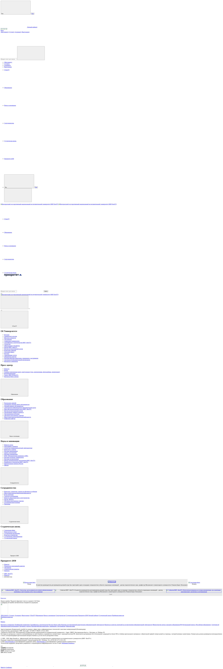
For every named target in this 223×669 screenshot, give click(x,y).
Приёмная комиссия (118, 615)
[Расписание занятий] (3, 29)
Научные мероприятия (11, 451)
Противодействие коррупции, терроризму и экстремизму (21, 358)
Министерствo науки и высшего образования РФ (167, 624)
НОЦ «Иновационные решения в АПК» (16, 456)
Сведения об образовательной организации (17, 360)
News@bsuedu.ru (10, 641)
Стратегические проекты (11, 569)
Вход (2, 30)
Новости (6, 369)
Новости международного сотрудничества (16, 498)
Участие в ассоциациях (11, 496)
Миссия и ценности (10, 338)
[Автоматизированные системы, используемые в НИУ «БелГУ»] (5, 29)
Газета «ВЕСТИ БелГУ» (11, 375)
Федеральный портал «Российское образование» (196, 624)
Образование (8, 87)
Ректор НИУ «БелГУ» (10, 347)
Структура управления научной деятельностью (18, 448)
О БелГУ (6, 70)
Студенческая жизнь (10, 141)
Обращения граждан (10, 356)
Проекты (6, 570)
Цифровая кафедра (9, 418)
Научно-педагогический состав (13, 349)
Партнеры (7, 504)
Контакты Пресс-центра (11, 376)
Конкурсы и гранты (10, 449)
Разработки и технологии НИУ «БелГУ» (16, 462)
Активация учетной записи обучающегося (16, 404)
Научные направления (11, 454)
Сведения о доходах (25, 626)
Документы (7, 567)
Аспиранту (18, 32)
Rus (2, 13)
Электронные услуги (10, 355)
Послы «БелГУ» (9, 499)
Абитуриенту (5, 32)
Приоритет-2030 (9, 158)
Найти (45, 291)
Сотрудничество (9, 123)
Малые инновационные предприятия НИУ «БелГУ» (19, 460)
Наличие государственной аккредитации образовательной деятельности (82, 624)
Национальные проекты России (13, 463)
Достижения (8, 339)
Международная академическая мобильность (17, 417)
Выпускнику (26, 32)
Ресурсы (6, 353)
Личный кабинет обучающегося (13, 406)
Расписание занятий (10, 403)
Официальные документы (12, 345)
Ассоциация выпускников (12, 502)
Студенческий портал (10, 538)
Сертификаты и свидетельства (39, 624)
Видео (6, 370)
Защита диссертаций (10, 452)
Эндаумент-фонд (9, 352)
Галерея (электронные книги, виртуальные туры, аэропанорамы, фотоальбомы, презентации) (32, 372)
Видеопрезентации (10, 373)
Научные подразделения (11, 459)
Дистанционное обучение (12, 414)
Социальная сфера (9, 530)
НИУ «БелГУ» (8, 573)
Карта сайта (57, 624)
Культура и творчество (11, 535)
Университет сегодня (10, 336)
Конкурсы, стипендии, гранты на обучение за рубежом (20, 491)
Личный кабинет (32, 27)
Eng (33, 13)
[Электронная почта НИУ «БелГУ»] (6, 29)
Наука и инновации (10, 105)
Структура (7, 344)
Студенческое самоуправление (13, 536)
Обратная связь (70, 626)
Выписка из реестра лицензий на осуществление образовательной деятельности (128, 624)
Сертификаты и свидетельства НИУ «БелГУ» (17, 342)
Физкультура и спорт (10, 532)
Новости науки (8, 445)
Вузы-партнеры (9, 494)
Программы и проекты (11, 446)
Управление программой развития (14, 566)
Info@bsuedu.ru (41, 641)
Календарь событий (10, 350)
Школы (6, 465)
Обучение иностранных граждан (14, 415)
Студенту (12, 32)
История (6, 335)
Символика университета (11, 341)
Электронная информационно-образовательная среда (20, 407)
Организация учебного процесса (14, 412)
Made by (6, 667)
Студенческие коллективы (12, 533)
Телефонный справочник (22, 624)
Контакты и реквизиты (11, 361)
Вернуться (3, 598)
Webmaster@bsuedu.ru (68, 643)
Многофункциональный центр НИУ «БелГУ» (17, 409)
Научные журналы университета (14, 457)
